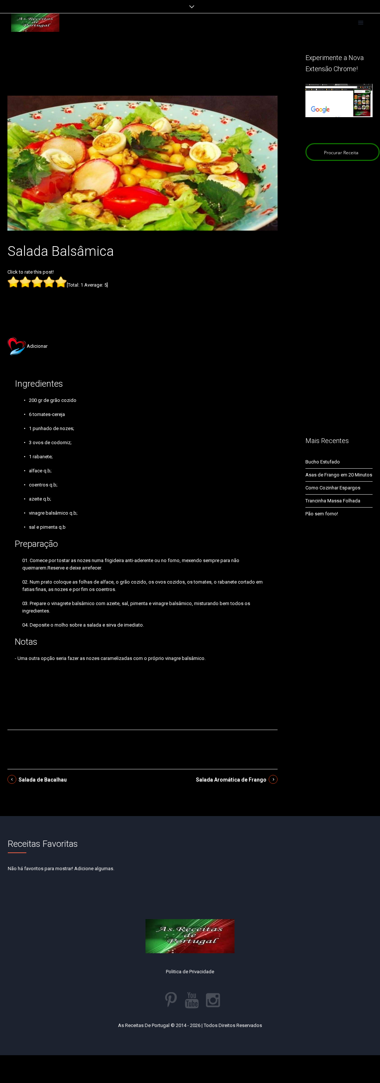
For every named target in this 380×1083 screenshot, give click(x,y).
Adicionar (37, 346)
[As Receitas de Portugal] (35, 22)
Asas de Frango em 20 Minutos (338, 475)
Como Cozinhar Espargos (332, 488)
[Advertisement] (142, 73)
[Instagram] (213, 1000)
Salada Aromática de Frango (231, 780)
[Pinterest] (171, 1000)
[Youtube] (192, 1000)
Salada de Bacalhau (43, 780)
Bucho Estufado (322, 462)
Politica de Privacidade (190, 971)
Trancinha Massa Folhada (332, 500)
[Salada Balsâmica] (142, 162)
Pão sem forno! (321, 513)
